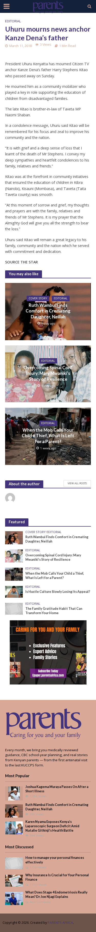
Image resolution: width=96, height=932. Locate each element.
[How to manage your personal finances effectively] (14, 863)
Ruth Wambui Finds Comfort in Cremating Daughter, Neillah (48, 310)
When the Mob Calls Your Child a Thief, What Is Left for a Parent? (48, 435)
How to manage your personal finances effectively (54, 860)
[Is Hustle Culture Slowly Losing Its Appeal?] (14, 591)
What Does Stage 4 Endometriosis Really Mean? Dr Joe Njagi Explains (56, 894)
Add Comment (40, 902)
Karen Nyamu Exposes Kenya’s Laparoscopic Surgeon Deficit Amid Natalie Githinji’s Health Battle (52, 826)
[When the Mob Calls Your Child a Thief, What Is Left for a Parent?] (14, 574)
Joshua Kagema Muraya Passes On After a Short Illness (56, 789)
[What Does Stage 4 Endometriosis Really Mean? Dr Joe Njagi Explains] (14, 898)
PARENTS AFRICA (60, 922)
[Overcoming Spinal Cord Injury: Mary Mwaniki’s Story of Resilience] (14, 555)
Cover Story (38, 298)
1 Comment (38, 867)
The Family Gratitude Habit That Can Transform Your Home (53, 611)
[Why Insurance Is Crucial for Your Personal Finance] (14, 880)
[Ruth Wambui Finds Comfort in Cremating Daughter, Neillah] (14, 537)
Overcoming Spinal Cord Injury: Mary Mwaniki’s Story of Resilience (48, 373)
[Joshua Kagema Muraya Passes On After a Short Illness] (14, 793)
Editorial (13, 21)
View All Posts (77, 483)
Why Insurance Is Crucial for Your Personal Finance (57, 877)
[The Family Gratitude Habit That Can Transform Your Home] (14, 608)
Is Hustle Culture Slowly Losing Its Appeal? (57, 592)
